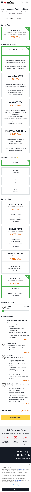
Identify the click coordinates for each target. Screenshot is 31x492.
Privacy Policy (18, 480)
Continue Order (15, 418)
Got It (15, 489)
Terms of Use (21, 469)
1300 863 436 (21, 455)
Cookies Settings (15, 484)
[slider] (3, 311)
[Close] (29, 465)
